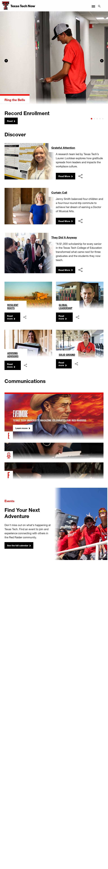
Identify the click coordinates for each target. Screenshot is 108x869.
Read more (10, 317)
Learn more (21, 428)
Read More (64, 176)
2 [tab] (94, 118)
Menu (93, 4)
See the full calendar (17, 545)
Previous (6, 60)
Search (99, 4)
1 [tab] (91, 118)
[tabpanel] (54, 68)
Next (102, 60)
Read (10, 121)
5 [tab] (103, 118)
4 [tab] (100, 118)
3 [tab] (97, 118)
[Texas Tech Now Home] (4, 5)
